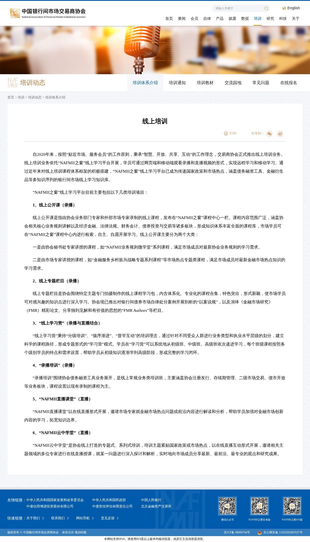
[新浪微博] (280, 133)
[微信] (269, 133)
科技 (283, 18)
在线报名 (288, 82)
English (293, 8)
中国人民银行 (151, 500)
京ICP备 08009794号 (237, 532)
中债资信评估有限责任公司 (112, 506)
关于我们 (33, 518)
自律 (207, 18)
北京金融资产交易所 (156, 506)
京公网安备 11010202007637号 (283, 532)
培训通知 (177, 82)
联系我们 (58, 518)
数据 (245, 18)
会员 (194, 18)
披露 (232, 18)
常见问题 (260, 82)
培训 (257, 18)
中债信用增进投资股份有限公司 (50, 506)
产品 (220, 18)
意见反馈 (108, 518)
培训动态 (35, 97)
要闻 (182, 18)
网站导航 (83, 518)
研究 (270, 18)
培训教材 (205, 82)
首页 (169, 18)
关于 (295, 18)
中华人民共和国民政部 (109, 500)
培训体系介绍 (145, 82)
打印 (233, 133)
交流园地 (233, 82)
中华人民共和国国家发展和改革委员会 (55, 500)
